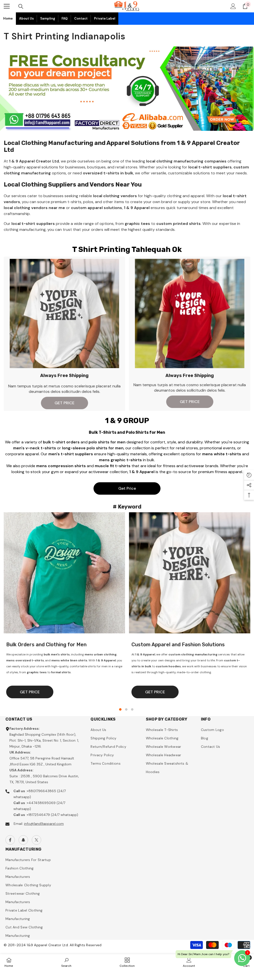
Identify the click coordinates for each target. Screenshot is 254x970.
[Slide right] (243, 334)
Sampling (47, 18)
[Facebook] (10, 840)
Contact (81, 18)
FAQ (65, 18)
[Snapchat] (23, 840)
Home (8, 18)
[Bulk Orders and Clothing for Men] (64, 572)
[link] (66, 962)
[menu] (7, 6)
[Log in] (233, 6)
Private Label (104, 18)
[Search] (21, 6)
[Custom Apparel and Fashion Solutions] (189, 572)
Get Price (127, 488)
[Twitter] (36, 840)
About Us (26, 18)
